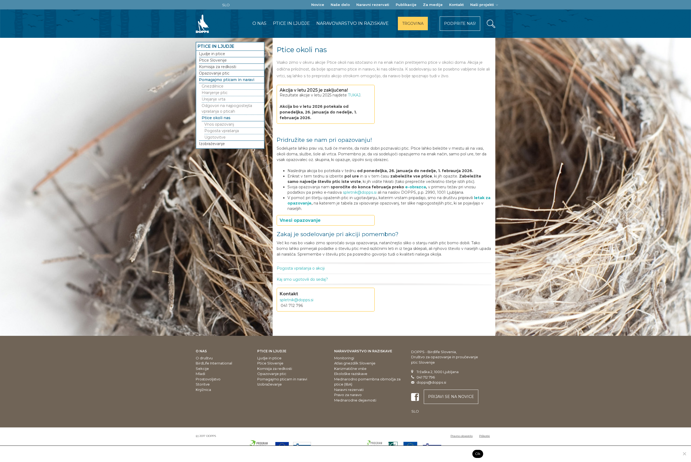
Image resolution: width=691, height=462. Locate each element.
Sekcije (202, 368)
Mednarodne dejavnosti (355, 400)
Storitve (203, 384)
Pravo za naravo (348, 395)
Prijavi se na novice (451, 396)
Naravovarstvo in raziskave (352, 23)
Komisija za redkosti (217, 66)
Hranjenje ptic (215, 92)
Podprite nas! (460, 23)
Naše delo (340, 4)
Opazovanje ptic (214, 73)
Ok (478, 453)
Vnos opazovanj (219, 124)
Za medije (433, 4)
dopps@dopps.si (431, 382)
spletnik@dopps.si (360, 192)
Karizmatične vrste (350, 368)
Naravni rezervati (372, 4)
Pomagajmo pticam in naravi (226, 79)
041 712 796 (425, 377)
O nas (259, 23)
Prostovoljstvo (208, 379)
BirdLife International (214, 363)
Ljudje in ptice (212, 53)
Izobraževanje (212, 143)
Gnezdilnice (212, 86)
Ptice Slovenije (213, 60)
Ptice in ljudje (291, 23)
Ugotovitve (215, 137)
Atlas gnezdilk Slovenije (354, 363)
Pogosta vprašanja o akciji (301, 268)
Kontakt (456, 4)
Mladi (200, 373)
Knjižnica (203, 389)
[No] (684, 453)
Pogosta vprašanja (221, 130)
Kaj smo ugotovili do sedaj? (302, 279)
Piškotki (484, 436)
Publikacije (406, 4)
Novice (317, 4)
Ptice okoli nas (216, 117)
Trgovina (413, 23)
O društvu (204, 358)
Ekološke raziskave (350, 373)
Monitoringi (344, 358)
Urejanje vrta (213, 99)
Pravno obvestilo (461, 436)
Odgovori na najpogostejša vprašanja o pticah (227, 108)
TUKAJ (354, 95)
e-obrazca (415, 187)
